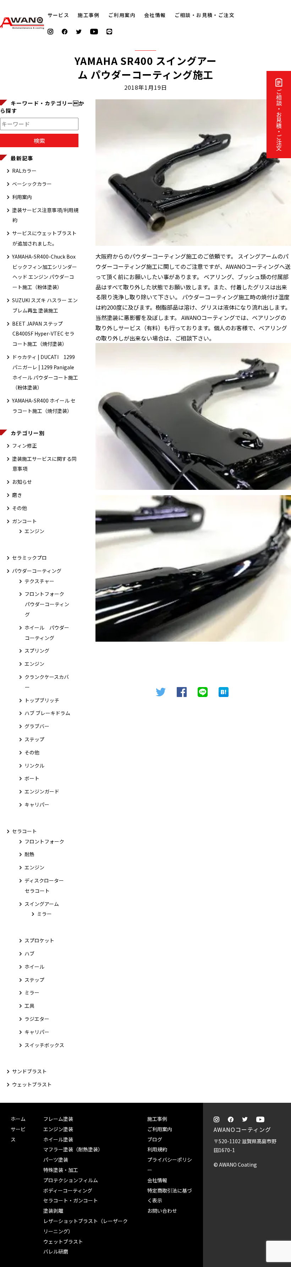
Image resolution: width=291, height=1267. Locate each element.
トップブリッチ (41, 700)
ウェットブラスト (32, 1084)
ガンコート (24, 521)
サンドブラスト (29, 1071)
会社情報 (155, 14)
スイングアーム (41, 903)
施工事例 (89, 14)
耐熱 (29, 854)
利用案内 (22, 196)
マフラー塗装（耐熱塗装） (73, 1149)
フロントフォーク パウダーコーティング (46, 604)
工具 (29, 1005)
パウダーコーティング (36, 570)
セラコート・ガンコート (70, 1200)
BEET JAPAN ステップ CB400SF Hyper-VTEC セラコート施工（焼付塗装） (43, 334)
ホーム (18, 1118)
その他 (19, 507)
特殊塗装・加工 (60, 1169)
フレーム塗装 (58, 1118)
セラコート (24, 831)
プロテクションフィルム (70, 1180)
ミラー (44, 913)
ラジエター (36, 1018)
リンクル (34, 765)
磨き (17, 494)
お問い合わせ (162, 1210)
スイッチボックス (44, 1045)
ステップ (34, 739)
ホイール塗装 (58, 1139)
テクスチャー (39, 581)
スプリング (36, 650)
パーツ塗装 (55, 1159)
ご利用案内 (122, 14)
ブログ (154, 1139)
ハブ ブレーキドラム (47, 713)
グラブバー (36, 726)
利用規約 (157, 1149)
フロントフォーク (44, 841)
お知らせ (22, 481)
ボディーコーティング (67, 1190)
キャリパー (36, 804)
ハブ (29, 953)
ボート (31, 778)
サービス (59, 14)
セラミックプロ (29, 557)
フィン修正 (24, 445)
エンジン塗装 (58, 1129)
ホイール (34, 966)
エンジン (34, 531)
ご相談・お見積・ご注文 (279, 120)
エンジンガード (41, 791)
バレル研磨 (55, 1251)
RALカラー (24, 170)
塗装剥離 (53, 1210)
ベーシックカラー (32, 183)
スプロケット (39, 940)
